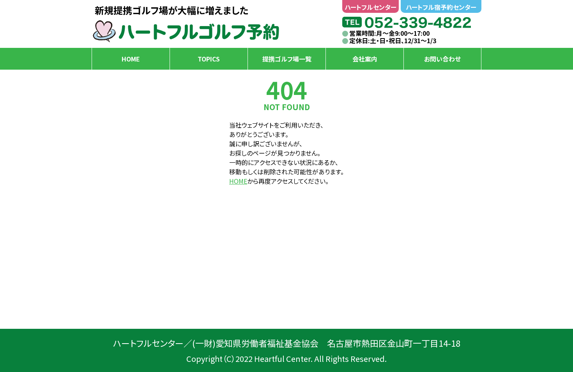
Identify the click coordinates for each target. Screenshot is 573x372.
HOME (238, 181)
